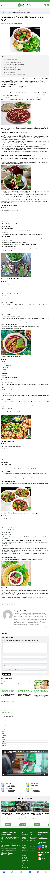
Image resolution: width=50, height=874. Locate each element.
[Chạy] (3, 774)
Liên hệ (31, 844)
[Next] (47, 813)
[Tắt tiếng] (44, 774)
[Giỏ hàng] (48, 5)
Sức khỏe (4, 735)
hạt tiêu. (27, 411)
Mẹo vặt (3, 731)
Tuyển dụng (4, 745)
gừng (41, 536)
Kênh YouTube (33, 846)
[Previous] (2, 813)
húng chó (6, 293)
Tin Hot (3, 739)
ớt (12, 529)
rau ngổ (13, 293)
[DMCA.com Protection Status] (10, 853)
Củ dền (3, 363)
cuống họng (14, 210)
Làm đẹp (4, 729)
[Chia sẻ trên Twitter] (7, 605)
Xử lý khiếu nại (25, 867)
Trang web (4, 665)
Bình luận (4, 642)
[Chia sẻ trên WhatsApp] (2, 605)
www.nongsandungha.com (10, 850)
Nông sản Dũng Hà (24, 82)
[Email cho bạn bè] (10, 605)
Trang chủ (3, 12)
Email (3, 660)
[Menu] (1, 5)
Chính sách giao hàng (24, 838)
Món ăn (7, 12)
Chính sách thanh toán (24, 854)
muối (7, 538)
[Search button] (19, 10)
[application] (25, 763)
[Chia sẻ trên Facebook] (5, 605)
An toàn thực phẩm (6, 725)
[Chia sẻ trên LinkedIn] (15, 605)
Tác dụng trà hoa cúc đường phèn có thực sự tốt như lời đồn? (25, 691)
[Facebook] (46, 627)
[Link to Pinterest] (39, 849)
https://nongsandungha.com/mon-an (35, 597)
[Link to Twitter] (46, 846)
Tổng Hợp (4, 743)
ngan (9, 284)
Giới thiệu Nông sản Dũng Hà (33, 838)
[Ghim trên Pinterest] (12, 605)
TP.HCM (43, 858)
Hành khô (4, 452)
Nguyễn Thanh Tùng (18, 23)
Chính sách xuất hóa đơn (24, 848)
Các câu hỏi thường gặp (24, 858)
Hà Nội (42, 854)
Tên (3, 655)
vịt (37, 92)
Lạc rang (4, 220)
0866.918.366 (43, 839)
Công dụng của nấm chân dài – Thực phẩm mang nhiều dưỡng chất (41, 691)
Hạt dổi (3, 312)
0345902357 (10, 791)
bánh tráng (35, 99)
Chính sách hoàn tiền (24, 845)
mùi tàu (9, 365)
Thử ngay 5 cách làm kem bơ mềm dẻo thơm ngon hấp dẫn (7, 691)
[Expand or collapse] (47, 57)
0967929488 (35, 791)
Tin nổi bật (4, 741)
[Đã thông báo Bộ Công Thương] (4, 853)
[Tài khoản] (45, 5)
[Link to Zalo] (43, 846)
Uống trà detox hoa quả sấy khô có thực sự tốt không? (8, 711)
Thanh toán (4, 737)
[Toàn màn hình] (46, 774)
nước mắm (7, 458)
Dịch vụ (3, 727)
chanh (16, 328)
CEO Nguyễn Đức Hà (32, 841)
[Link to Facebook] (39, 846)
